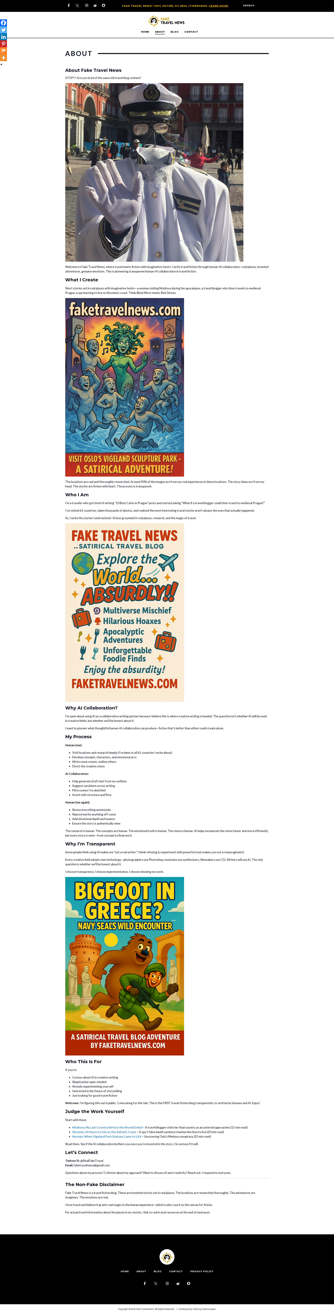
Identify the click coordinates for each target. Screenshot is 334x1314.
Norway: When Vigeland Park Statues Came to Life (106, 1136)
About (160, 31)
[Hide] (1, 64)
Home (145, 31)
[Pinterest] (3, 43)
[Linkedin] (3, 36)
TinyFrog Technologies (204, 1309)
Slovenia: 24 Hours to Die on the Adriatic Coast (104, 1132)
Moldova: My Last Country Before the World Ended (107, 1127)
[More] (3, 57)
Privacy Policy (201, 1271)
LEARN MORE (218, 5)
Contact (191, 31)
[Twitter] (3, 29)
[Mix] (3, 50)
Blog (175, 31)
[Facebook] (3, 22)
